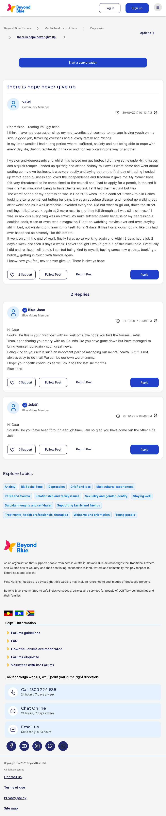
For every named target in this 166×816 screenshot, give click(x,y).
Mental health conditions (61, 28)
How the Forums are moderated (36, 649)
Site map (11, 808)
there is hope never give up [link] (36, 37)
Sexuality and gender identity (106, 496)
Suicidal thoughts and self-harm (28, 505)
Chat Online (33, 708)
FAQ (14, 641)
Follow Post (53, 274)
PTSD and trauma (17, 496)
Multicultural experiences (114, 486)
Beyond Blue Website (28, 546)
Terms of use (14, 787)
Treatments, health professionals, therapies (36, 514)
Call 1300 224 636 (38, 689)
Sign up (137, 8)
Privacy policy (15, 798)
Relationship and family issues (57, 496)
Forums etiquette (25, 657)
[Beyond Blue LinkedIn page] (63, 747)
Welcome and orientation (92, 514)
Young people (125, 514)
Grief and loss (80, 486)
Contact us (13, 777)
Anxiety (10, 486)
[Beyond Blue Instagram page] (37, 747)
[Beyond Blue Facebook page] (11, 747)
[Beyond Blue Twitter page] (50, 747)
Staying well (142, 496)
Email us (30, 727)
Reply (144, 274)
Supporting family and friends (78, 505)
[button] (12, 274)
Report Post (84, 274)
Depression (97, 28)
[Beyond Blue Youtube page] (24, 747)
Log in (109, 8)
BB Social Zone (32, 486)
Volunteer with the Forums (32, 665)
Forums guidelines (25, 633)
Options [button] (145, 33)
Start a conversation (83, 62)
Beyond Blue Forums (24, 8)
